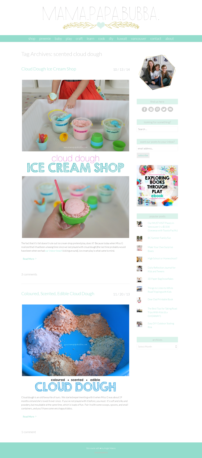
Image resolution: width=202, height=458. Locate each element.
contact (155, 38)
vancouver (138, 38)
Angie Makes (110, 448)
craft (79, 38)
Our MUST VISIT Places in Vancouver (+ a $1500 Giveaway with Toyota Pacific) (163, 227)
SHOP (31, 38)
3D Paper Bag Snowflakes (160, 278)
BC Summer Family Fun (159, 237)
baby (58, 38)
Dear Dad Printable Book (160, 299)
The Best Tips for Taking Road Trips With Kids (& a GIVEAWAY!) (162, 312)
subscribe (143, 155)
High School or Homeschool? (162, 258)
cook (101, 38)
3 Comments (29, 274)
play (69, 38)
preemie (45, 38)
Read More (28, 258)
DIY (111, 38)
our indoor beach (53, 250)
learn (90, 38)
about (169, 38)
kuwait (122, 38)
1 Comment (28, 432)
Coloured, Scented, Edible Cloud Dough (57, 293)
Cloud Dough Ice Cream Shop (48, 68)
